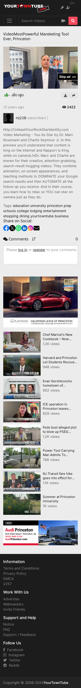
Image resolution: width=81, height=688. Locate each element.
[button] (15, 85)
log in (22, 250)
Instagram (15, 655)
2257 (7, 584)
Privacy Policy (14, 573)
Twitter (13, 660)
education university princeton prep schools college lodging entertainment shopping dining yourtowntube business (37, 210)
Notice (8, 624)
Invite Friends (14, 609)
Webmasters (13, 604)
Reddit (13, 665)
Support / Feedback (19, 634)
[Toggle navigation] (9, 20)
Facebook (14, 650)
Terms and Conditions (21, 568)
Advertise (11, 599)
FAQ (6, 629)
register (39, 250)
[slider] (15, 85)
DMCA (8, 578)
